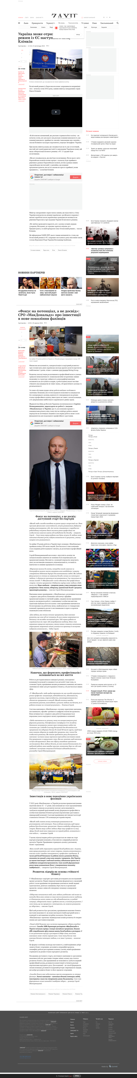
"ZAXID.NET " (54, 1021)
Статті (26, 17)
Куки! (70, 1076)
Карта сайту (73, 1036)
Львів (26, 23)
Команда (110, 1027)
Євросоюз (46, 250)
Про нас (110, 1022)
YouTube (98, 1028)
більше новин (102, 761)
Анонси (72, 1028)
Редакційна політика (111, 1024)
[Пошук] (117, 23)
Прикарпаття (37, 23)
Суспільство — (23, 46)
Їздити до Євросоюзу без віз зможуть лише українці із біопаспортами (22, 77)
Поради (52, 27)
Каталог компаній (89, 17)
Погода (90, 435)
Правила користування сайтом (111, 1036)
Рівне (94, 23)
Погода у (92, 437)
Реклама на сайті (112, 1033)
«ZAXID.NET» (30, 1035)
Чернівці (85, 23)
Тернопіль (50, 23)
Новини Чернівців (54, 994)
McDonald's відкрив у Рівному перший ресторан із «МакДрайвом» (22, 355)
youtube (109, 17)
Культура (94, 27)
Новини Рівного (67, 994)
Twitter (97, 1026)
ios (115, 17)
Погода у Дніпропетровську (106, 471)
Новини (20, 17)
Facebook (98, 1024)
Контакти (110, 1029)
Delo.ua (42, 404)
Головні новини (35, 250)
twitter (101, 17)
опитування (63, 370)
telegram (106, 17)
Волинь (62, 23)
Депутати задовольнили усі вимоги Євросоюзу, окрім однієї (22, 94)
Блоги (32, 17)
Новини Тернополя (81, 994)
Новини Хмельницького (38, 994)
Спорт (85, 27)
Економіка (33, 27)
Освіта (43, 27)
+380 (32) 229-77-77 (29, 1038)
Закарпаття (73, 23)
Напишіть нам (111, 1031)
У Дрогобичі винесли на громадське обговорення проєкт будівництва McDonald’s (22, 370)
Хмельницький (106, 23)
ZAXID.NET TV (39, 17)
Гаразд (78, 35)
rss (118, 17)
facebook (98, 17)
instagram (103, 17)
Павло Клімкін (62, 250)
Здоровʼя (104, 27)
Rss (96, 1022)
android (112, 17)
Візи (53, 250)
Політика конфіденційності (112, 1040)
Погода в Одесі (92, 471)
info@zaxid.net (37, 1039)
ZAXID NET (64, 16)
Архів (72, 1033)
